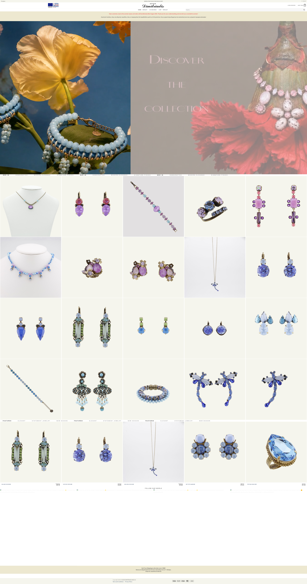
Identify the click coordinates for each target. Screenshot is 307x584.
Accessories (152, 9)
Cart (160, 9)
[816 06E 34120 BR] (92, 328)
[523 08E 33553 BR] (153, 328)
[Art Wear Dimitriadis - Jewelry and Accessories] (153, 5)
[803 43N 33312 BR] (214, 267)
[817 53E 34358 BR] (92, 389)
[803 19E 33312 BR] (214, 389)
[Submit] (304, 10)
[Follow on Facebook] (301, 1)
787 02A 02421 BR (252, 484)
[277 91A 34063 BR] (214, 206)
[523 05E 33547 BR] (30, 328)
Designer (3, 1)
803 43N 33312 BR (129, 484)
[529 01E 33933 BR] (276, 267)
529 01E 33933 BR (67, 484)
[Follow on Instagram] (303, 1)
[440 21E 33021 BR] (92, 206)
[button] (302, 5)
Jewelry (144, 9)
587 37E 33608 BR (190, 484)
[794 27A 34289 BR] (92, 267)
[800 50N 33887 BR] (30, 267)
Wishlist (165, 9)
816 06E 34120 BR (6, 484)
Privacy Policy (128, 581)
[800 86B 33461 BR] (153, 206)
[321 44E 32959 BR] (214, 328)
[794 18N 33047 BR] (30, 206)
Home (139, 9)
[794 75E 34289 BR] (153, 267)
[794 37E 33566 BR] (276, 328)
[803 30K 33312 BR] (276, 389)
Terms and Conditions (118, 581)
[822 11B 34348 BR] (30, 389)
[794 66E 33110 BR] (276, 206)
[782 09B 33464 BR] (153, 389)
